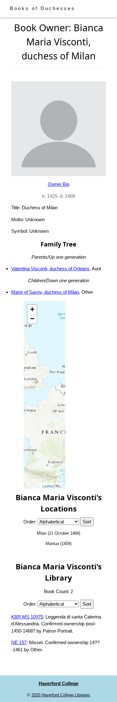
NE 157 (19, 642)
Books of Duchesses (42, 8)
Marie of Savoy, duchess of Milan (45, 292)
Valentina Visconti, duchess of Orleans (50, 268)
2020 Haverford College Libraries (61, 695)
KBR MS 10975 (27, 616)
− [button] (32, 319)
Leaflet (47, 485)
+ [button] (32, 309)
